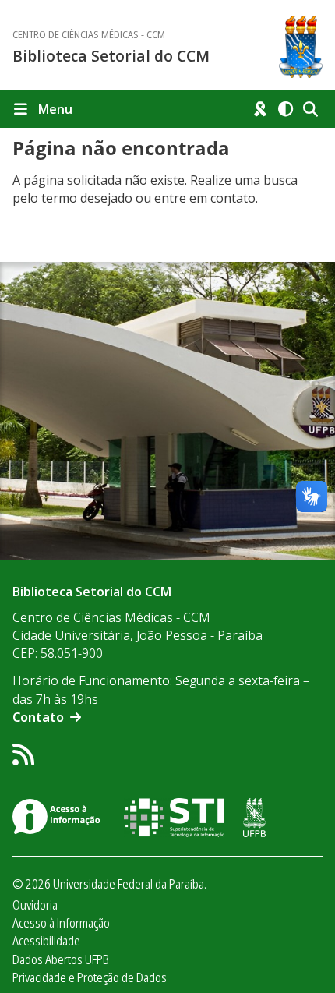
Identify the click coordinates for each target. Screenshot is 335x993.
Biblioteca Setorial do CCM (111, 56)
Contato (38, 717)
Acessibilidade (46, 940)
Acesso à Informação (61, 922)
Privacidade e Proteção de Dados (89, 977)
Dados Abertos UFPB (60, 959)
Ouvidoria (35, 904)
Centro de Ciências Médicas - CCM (88, 35)
